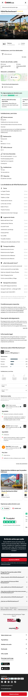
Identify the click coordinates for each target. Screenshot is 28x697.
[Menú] (2, 2)
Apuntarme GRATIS (14, 559)
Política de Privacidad (5, 564)
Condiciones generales (7, 685)
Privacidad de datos (6, 688)
